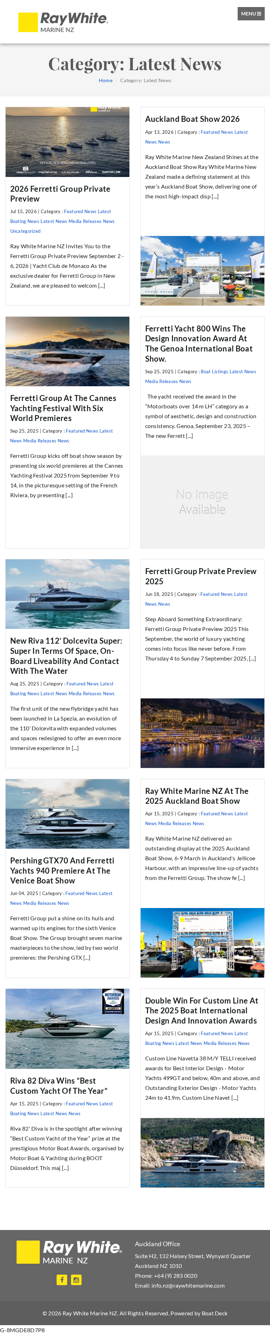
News (109, 221)
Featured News (80, 211)
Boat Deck (215, 1313)
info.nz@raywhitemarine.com (188, 1285)
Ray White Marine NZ (90, 1313)
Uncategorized (25, 231)
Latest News (53, 221)
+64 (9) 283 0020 (175, 1275)
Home (105, 80)
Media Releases (85, 221)
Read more (202, 206)
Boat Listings (214, 371)
